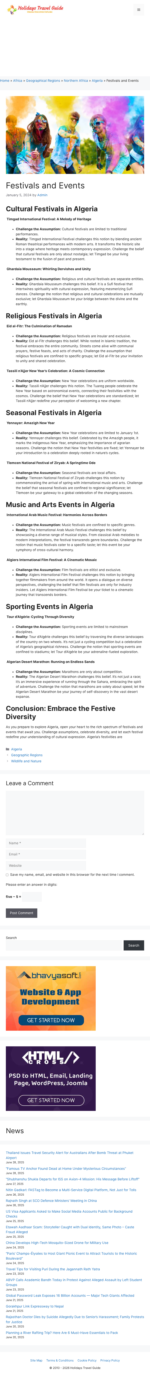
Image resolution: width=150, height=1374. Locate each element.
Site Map (36, 1360)
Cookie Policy (87, 1360)
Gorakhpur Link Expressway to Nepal (35, 1306)
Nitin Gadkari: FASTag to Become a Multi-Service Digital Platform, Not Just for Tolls (71, 1190)
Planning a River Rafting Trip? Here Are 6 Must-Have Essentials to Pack (62, 1333)
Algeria (97, 81)
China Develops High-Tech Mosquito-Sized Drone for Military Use (57, 1243)
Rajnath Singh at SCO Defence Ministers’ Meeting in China (51, 1201)
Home (4, 81)
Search (11, 938)
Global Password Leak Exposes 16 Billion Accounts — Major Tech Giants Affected (70, 1296)
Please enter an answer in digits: (31, 885)
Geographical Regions (43, 81)
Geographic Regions (27, 755)
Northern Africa (76, 81)
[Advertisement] (75, 49)
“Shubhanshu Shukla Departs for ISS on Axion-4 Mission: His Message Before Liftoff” (72, 1179)
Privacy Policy (110, 1360)
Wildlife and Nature (26, 761)
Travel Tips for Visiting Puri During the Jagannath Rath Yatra (53, 1269)
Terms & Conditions (60, 1360)
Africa (17, 81)
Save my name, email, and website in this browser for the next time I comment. (72, 875)
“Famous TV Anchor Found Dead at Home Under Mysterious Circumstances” (66, 1169)
